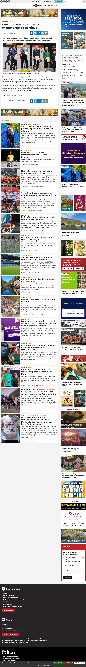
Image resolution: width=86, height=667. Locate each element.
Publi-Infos (36, 124)
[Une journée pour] (10, 240)
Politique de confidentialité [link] (43, 665)
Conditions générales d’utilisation (13, 606)
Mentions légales (8, 604)
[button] (81, 1)
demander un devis (10, 634)
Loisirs (28, 277)
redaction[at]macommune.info (10, 626)
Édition (46, 5)
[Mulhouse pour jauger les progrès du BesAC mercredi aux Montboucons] (10, 348)
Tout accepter (57, 663)
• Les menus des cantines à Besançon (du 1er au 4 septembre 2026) (72, 77)
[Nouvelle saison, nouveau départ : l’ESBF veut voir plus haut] (10, 174)
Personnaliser (79, 663)
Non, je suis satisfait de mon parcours (72, 562)
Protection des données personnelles (14, 599)
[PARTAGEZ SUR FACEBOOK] (31, 33)
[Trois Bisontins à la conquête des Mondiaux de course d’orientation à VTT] (10, 195)
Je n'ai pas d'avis (69, 565)
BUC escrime (6, 95)
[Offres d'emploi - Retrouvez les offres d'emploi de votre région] (73, 141)
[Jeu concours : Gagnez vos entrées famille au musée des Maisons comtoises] (73, 463)
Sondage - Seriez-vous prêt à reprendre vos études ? (72, 553)
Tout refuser (69, 663)
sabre (20, 95)
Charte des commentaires (10, 597)
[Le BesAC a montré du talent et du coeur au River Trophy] (10, 220)
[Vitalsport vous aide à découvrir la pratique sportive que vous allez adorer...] (73, 173)
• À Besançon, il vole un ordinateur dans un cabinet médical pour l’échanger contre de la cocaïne (72, 71)
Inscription (68, 268)
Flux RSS (6, 602)
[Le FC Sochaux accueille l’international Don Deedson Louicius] (10, 155)
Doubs (23, 277)
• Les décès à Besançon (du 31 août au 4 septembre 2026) (72, 56)
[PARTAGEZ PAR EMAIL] (42, 33)
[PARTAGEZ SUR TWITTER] (35, 33)
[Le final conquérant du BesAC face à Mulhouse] (10, 302)
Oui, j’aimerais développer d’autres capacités (74, 558)
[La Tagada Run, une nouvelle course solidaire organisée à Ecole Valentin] (10, 394)
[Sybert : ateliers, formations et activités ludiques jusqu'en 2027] (73, 371)
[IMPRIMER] (46, 33)
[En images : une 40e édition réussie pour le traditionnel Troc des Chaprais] (73, 117)
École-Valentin (26, 389)
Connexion (79, 268)
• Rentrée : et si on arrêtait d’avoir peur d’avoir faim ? (71, 65)
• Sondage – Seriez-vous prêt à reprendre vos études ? (73, 60)
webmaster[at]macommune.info (11, 644)
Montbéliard (25, 415)
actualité (35, 389)
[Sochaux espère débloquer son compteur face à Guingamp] (10, 260)
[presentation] (62, 419)
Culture (39, 415)
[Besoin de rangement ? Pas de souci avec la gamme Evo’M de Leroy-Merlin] (73, 280)
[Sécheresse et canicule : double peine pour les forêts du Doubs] (73, 221)
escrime (14, 95)
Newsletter (8, 610)
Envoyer (67, 577)
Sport (12, 21)
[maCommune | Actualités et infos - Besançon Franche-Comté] (37, 5)
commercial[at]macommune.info (11, 630)
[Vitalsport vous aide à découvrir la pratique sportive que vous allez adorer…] (10, 129)
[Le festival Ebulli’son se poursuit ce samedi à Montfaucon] (73, 437)
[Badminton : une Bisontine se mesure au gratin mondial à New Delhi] (10, 372)
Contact (5, 593)
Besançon (5, 21)
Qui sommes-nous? (9, 595)
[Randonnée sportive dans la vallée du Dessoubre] (10, 282)
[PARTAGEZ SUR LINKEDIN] (39, 33)
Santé (49, 389)
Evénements (42, 389)
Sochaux (24, 150)
